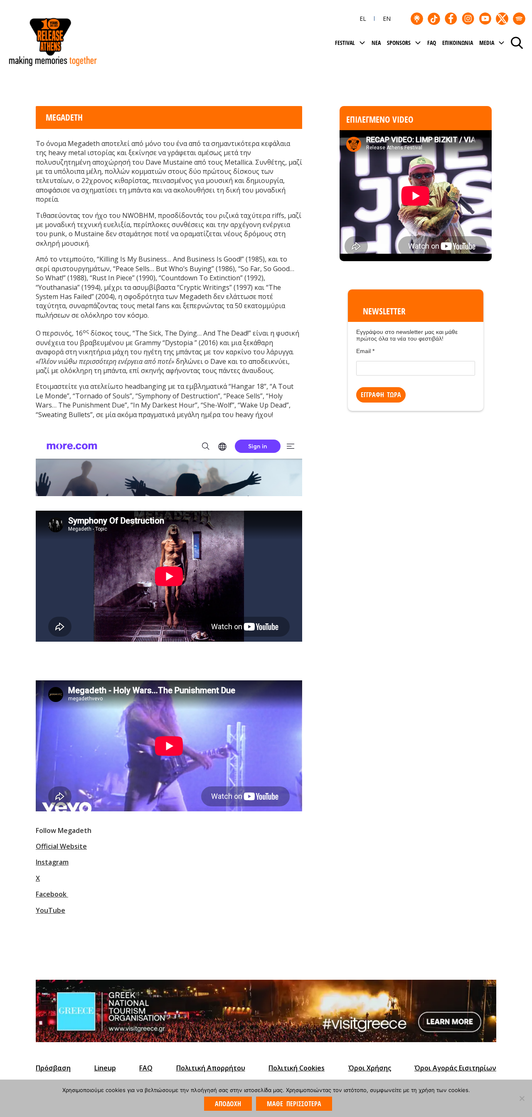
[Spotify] (519, 18)
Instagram (52, 862)
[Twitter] (502, 18)
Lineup (105, 1068)
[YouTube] (485, 18)
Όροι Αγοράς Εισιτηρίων (455, 1068)
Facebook (51, 894)
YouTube (50, 910)
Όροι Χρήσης (369, 1068)
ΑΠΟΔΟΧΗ (228, 1103)
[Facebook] (451, 18)
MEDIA (486, 43)
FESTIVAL (345, 43)
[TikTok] (434, 18)
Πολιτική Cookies (296, 1068)
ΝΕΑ (376, 43)
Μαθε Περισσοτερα (294, 1103)
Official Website (61, 846)
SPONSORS (399, 43)
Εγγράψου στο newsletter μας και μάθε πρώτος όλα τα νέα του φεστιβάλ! (407, 335)
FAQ (431, 43)
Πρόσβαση (53, 1068)
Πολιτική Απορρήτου (210, 1068)
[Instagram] (468, 18)
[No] (521, 1098)
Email (365, 351)
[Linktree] (417, 18)
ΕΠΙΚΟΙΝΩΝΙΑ (457, 43)
